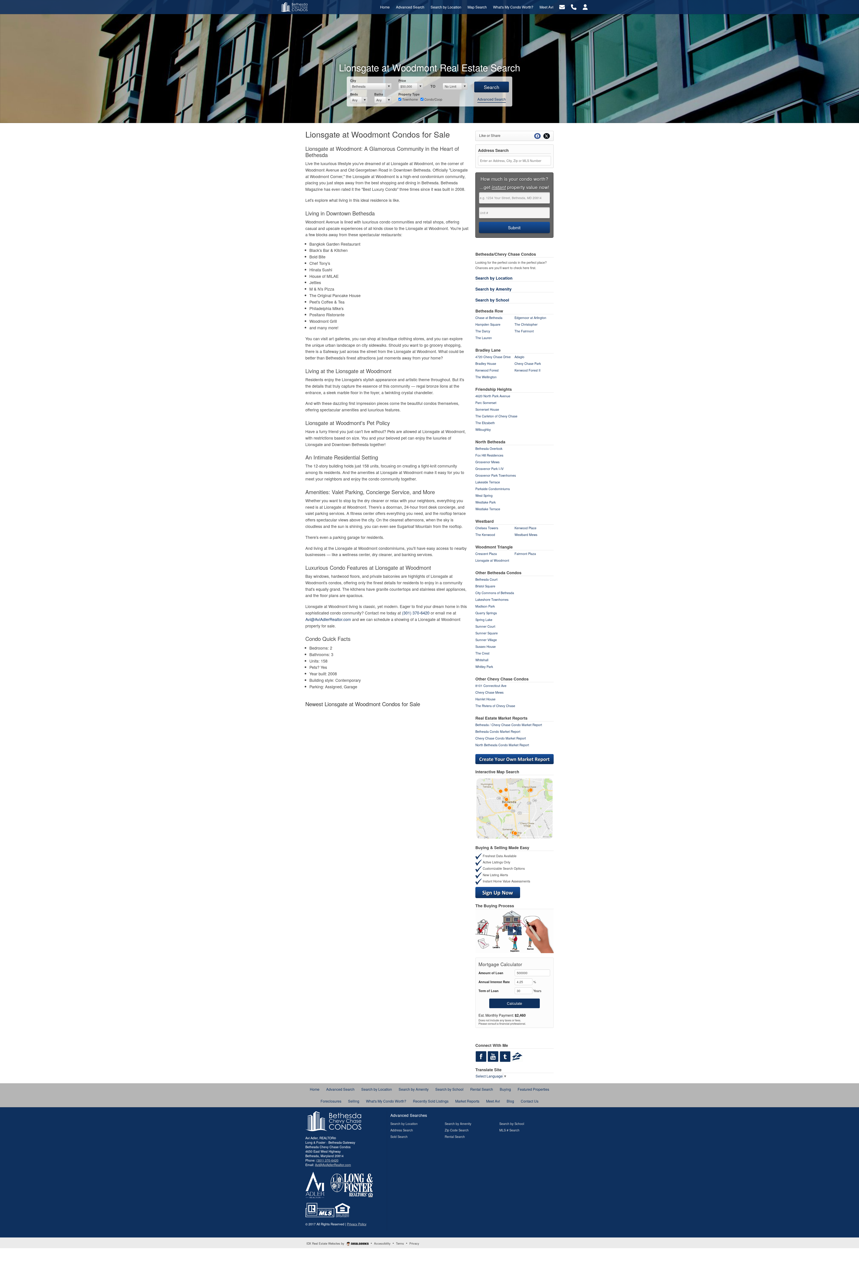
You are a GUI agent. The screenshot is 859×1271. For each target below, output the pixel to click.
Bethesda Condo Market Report (497, 731)
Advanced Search (491, 99)
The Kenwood (485, 534)
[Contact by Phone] (573, 6)
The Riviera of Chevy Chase (495, 706)
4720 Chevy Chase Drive (493, 357)
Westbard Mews (526, 534)
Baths (378, 94)
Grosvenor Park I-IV (489, 468)
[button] (514, 931)
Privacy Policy (356, 1224)
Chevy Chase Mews (489, 692)
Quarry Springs (486, 613)
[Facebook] (481, 1056)
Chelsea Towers (486, 528)
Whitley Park (484, 666)
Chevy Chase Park (528, 363)
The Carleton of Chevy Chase (496, 416)
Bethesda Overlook (488, 448)
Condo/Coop (432, 99)
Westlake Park (485, 502)
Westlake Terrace (487, 509)
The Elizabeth (485, 423)
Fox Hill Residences (489, 455)
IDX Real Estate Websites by (325, 1243)
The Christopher (526, 324)
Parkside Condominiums (492, 489)
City (353, 80)
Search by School (492, 300)
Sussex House (485, 646)
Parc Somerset (485, 402)
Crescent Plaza (486, 553)
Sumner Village (486, 640)
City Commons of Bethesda (494, 593)
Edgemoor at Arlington (530, 317)
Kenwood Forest (487, 370)
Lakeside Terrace (487, 482)
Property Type (409, 94)
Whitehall (481, 660)
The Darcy (482, 331)
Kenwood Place (525, 528)
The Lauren (483, 338)
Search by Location (493, 278)
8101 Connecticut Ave (490, 685)
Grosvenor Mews (487, 462)
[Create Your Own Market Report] (514, 758)
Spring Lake (483, 619)
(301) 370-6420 (416, 613)
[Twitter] (505, 1056)
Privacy (414, 1243)
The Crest (482, 653)
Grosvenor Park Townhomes (495, 475)
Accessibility (382, 1243)
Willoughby (483, 429)
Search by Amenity (493, 289)
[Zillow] (517, 1056)
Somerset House (487, 409)
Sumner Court (485, 626)
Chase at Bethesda (488, 317)
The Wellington (486, 377)
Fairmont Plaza (525, 553)
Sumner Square (486, 633)
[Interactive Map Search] (514, 808)
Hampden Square (487, 324)
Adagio (519, 357)
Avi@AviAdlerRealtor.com (328, 619)
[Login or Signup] (585, 6)
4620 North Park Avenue (492, 396)
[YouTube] (493, 1056)
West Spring (484, 495)
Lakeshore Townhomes (491, 599)
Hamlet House (485, 699)
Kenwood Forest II (527, 370)
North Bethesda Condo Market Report (502, 745)
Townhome (409, 99)
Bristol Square (485, 586)
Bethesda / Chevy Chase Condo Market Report (508, 725)
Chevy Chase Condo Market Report (500, 738)
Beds (354, 94)
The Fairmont (524, 331)
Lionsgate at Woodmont (492, 560)
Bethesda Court (486, 579)
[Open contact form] (562, 6)
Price (402, 80)
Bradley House (485, 363)
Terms (400, 1243)
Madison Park (485, 606)
